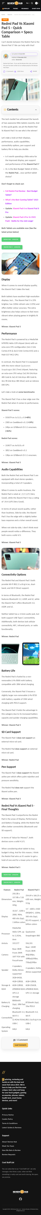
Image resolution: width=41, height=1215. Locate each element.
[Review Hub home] (15, 3)
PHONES (15, 8)
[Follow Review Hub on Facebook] (20, 1199)
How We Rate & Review (11, 1150)
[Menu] (3, 3)
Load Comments (20, 1045)
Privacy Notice (8, 1115)
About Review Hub (9, 1142)
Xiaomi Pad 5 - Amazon (12, 247)
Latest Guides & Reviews (11, 1128)
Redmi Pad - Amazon (11, 239)
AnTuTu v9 (19, 418)
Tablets (9, 14)
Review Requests (8, 1155)
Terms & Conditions (9, 1123)
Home (3, 14)
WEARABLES (25, 8)
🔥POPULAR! (6, 8)
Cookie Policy (7, 1119)
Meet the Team (8, 1146)
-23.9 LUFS (25, 494)
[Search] (32, 3)
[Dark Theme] (37, 3)
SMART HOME (36, 8)
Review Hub (19, 59)
